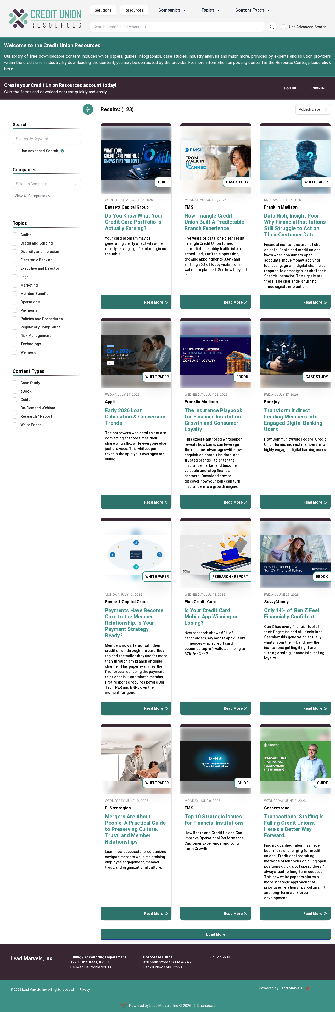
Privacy (85, 990)
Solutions (102, 10)
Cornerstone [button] (276, 808)
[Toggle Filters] (88, 109)
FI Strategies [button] (118, 808)
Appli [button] (110, 401)
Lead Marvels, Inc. (32, 958)
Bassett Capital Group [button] (127, 207)
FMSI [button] (189, 207)
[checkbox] (283, 26)
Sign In (319, 88)
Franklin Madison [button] (281, 207)
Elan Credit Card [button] (200, 601)
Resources (134, 10)
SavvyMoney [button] (276, 601)
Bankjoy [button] (272, 401)
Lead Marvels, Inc (163, 1006)
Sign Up (289, 88)
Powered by (281, 988)
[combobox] (47, 184)
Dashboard (206, 1006)
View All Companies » (32, 196)
